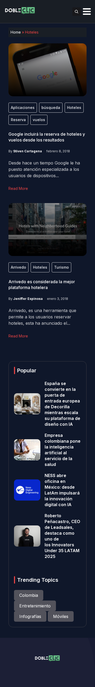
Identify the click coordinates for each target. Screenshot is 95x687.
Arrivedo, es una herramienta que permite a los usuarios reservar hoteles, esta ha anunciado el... (42, 317)
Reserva (18, 119)
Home (16, 32)
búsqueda (50, 107)
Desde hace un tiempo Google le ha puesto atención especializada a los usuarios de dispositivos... (44, 169)
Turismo (61, 267)
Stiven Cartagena (27, 151)
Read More (18, 188)
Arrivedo (18, 267)
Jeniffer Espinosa (28, 299)
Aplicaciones (23, 107)
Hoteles (74, 107)
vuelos (39, 119)
